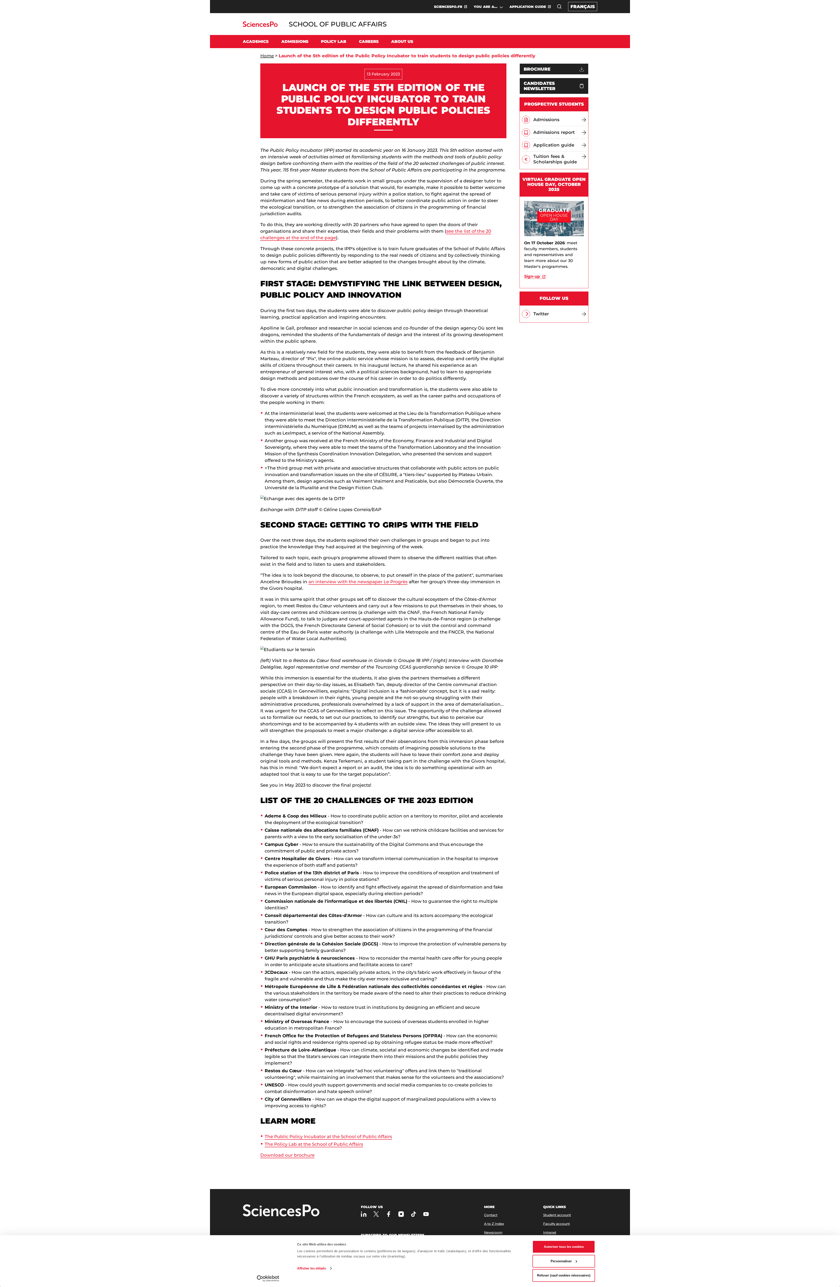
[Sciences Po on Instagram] (401, 1214)
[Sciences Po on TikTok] (413, 1214)
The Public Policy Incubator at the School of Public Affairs (328, 1136)
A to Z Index (494, 1224)
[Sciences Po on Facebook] (388, 1214)
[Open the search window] (559, 6)
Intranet (549, 1232)
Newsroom (493, 1232)
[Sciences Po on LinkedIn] (363, 1214)
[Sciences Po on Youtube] (426, 1214)
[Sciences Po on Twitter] (376, 1214)
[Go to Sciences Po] (260, 26)
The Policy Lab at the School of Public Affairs (314, 1144)
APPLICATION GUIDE (527, 7)
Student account (557, 1215)
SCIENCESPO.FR (448, 7)
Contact (490, 1215)
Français (582, 6)
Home (267, 55)
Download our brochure (287, 1155)
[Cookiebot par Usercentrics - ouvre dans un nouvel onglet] (268, 1278)
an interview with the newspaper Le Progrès (358, 581)
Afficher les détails (311, 1268)
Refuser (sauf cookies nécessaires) (563, 1275)
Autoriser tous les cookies (564, 1247)
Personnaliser (561, 1261)
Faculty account (556, 1224)
